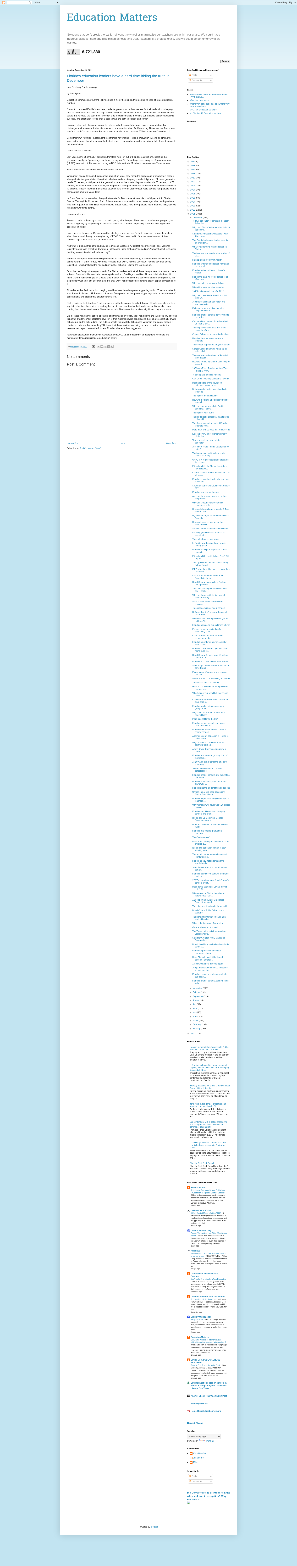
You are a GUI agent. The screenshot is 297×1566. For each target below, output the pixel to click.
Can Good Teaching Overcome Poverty (210, 379)
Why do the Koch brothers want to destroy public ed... (208, 743)
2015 (193, 198)
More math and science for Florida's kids (211, 430)
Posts (194, 75)
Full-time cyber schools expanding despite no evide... (208, 309)
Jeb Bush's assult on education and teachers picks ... (208, 303)
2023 (193, 165)
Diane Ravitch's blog (201, 1230)
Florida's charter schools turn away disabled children (208, 724)
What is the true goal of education (207, 923)
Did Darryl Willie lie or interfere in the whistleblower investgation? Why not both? (208, 1145)
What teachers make (199, 100)
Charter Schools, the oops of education (210, 334)
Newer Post (73, 443)
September (198, 996)
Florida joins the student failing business (211, 788)
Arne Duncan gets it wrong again (207, 964)
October (197, 992)
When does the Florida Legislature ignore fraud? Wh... (208, 894)
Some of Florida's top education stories (210, 528)
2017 (193, 190)
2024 (193, 161)
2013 (193, 206)
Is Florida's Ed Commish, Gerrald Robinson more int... (207, 819)
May (195, 1012)
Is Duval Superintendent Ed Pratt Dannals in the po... (207, 576)
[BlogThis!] (102, 346)
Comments (196, 80)
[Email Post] (93, 346)
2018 (193, 185)
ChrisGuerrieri (199, 1453)
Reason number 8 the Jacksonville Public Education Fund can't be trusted (209, 1048)
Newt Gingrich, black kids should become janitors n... (207, 958)
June (195, 1008)
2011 (193, 214)
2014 (193, 202)
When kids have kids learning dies (208, 287)
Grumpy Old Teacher (201, 1317)
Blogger (154, 1527)
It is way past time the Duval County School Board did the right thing (210, 1087)
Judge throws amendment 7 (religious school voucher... (210, 969)
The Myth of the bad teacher (205, 396)
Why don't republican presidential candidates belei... (207, 504)
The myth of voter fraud (203, 413)
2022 (193, 170)
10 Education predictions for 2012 (208, 291)
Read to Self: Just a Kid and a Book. (206, 1365)
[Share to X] (105, 346)
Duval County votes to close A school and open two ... (209, 583)
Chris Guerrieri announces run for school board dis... (208, 636)
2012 (193, 210)
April (195, 1016)
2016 (193, 194)
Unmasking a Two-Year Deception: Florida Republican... (208, 793)
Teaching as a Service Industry (206, 375)
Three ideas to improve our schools (208, 608)
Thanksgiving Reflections (201, 1299)
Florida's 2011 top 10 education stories (210, 661)
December (198, 217)
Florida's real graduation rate (205, 492)
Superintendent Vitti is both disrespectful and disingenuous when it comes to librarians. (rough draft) (208, 1124)
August (196, 1000)
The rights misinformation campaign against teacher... (209, 918)
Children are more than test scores (208, 1296)
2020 (193, 178)
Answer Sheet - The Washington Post (209, 1396)
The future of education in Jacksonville (210, 906)
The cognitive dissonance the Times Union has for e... (209, 329)
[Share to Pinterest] (112, 346)
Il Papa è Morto (197, 1319)
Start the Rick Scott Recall (202, 1163)
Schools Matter (198, 1187)
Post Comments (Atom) (90, 448)
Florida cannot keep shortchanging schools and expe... (208, 812)
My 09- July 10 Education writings (205, 113)
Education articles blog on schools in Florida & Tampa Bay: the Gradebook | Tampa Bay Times (209, 1386)
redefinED (196, 1251)
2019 (193, 182)
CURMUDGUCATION (201, 1210)
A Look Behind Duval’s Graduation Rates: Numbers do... (208, 901)
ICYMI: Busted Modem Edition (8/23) (206, 1213)
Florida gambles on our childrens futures (211, 625)
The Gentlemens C (201, 837)
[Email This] (99, 346)
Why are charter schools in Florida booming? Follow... (208, 407)
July (195, 1004)
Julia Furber (198, 1458)
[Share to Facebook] (108, 346)
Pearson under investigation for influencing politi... (207, 630)
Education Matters (112, 18)
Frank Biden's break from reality (207, 260)
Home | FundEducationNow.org (206, 1411)
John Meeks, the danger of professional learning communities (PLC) (208, 1105)
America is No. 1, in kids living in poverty (211, 678)
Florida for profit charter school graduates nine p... (206, 952)
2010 (193, 1033)
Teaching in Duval (199, 1403)
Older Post (171, 443)
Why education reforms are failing (208, 283)
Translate (210, 1441)
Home (122, 443)
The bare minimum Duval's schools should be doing (208, 454)
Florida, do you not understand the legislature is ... (208, 862)
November (198, 988)
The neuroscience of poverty (205, 682)
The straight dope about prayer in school (211, 345)
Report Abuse (195, 1423)
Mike (195, 1462)
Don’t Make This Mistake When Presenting (208, 1279)
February (197, 1024)
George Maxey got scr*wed (205, 927)
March (196, 1020)
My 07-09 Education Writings (203, 110)
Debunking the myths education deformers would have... (207, 384)
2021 (193, 173)
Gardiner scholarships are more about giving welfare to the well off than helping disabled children (209, 1067)
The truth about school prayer (206, 539)
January (197, 1028)
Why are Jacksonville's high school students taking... (208, 596)
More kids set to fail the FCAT (205, 719)
